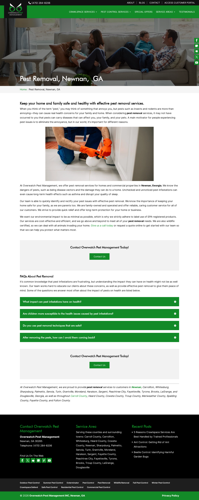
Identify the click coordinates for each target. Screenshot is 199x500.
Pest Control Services (114, 12)
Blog (142, 3)
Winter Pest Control (161, 483)
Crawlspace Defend (29, 487)
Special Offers (143, 12)
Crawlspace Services (82, 12)
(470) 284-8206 (40, 2)
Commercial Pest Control (98, 487)
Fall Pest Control (140, 483)
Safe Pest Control (50, 487)
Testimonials (187, 12)
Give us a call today (102, 225)
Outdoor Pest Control (30, 483)
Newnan (136, 387)
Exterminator (73, 483)
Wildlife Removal (121, 483)
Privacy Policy (170, 495)
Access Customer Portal (179, 3)
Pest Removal (104, 483)
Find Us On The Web (31, 455)
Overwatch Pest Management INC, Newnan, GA (57, 495)
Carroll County (78, 396)
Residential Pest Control (72, 487)
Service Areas (164, 12)
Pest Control (88, 483)
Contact (154, 3)
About (130, 3)
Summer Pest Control (53, 483)
